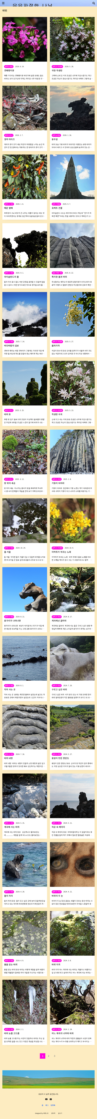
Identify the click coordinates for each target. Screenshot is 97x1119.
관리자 (53, 1113)
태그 (46, 1105)
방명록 (53, 1105)
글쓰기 (60, 1113)
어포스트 (45, 1113)
